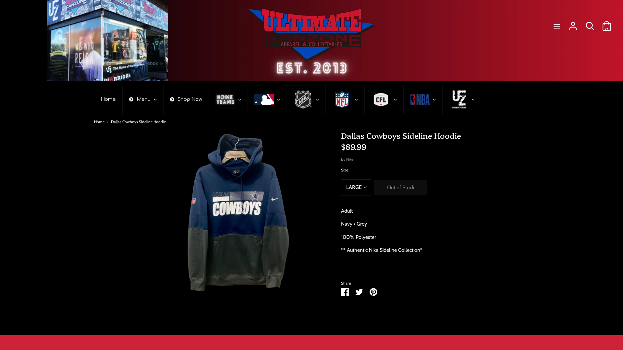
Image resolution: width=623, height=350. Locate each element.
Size (344, 170)
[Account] (573, 23)
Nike (349, 159)
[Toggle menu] (557, 26)
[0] (606, 23)
